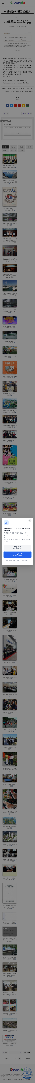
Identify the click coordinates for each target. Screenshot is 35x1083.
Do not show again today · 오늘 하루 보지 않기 (17, 561)
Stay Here (17, 547)
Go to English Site (17, 555)
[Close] (30, 520)
